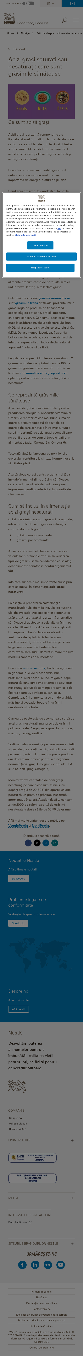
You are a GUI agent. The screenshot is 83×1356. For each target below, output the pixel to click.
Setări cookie (40, 245)
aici (59, 228)
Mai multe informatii (25, 235)
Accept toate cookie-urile (41, 256)
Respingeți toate (40, 267)
